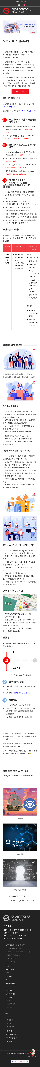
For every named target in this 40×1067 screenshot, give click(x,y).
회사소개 (8, 1041)
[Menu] (34, 10)
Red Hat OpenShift (22, 154)
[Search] (29, 10)
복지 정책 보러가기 (29, 111)
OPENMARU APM (20, 890)
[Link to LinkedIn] (29, 1056)
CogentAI (9, 976)
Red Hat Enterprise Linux (16, 174)
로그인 (17, 1)
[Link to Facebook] (25, 1056)
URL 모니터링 (11, 958)
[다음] (35, 660)
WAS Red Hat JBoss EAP (16, 167)
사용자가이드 (11, 1004)
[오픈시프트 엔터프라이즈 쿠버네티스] (20, 837)
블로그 (7, 1013)
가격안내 (8, 990)
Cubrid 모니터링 (12, 962)
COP (7, 972)
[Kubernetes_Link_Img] (20, 802)
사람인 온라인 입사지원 (21, 692)
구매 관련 (10, 1020)
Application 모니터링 (14, 948)
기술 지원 (10, 1023)
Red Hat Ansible (12, 161)
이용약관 (8, 1030)
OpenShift (20, 854)
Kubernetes (20, 818)
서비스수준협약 (11, 1037)
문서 (8, 1000)
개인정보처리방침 (11, 1034)
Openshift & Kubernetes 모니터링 (18, 952)
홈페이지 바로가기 (10, 106)
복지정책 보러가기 (28, 377)
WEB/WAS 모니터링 (13, 955)
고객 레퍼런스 (10, 993)
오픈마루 (9, 1017)
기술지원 (9, 1007)
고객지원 (8, 997)
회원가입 (23, 1)
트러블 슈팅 (10, 1027)
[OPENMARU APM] (20, 873)
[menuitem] (17, 1)
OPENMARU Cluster (20, 138)
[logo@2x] (16, 10)
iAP (6, 979)
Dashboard (9, 969)
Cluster (8, 965)
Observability (10, 983)
